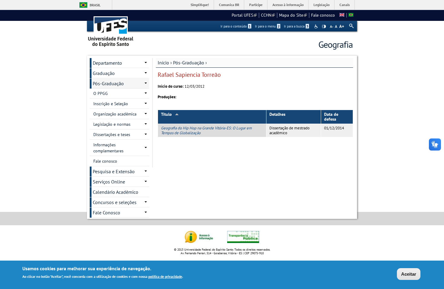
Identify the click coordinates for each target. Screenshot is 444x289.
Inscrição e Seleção (110, 103)
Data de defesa (331, 117)
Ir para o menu (267, 26)
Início (163, 63)
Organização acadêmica (115, 114)
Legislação (322, 4)
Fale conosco (323, 15)
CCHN (268, 15)
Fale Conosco (106, 212)
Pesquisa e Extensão (114, 171)
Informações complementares (108, 148)
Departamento (107, 63)
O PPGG (100, 93)
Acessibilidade (316, 26)
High (324, 26)
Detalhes (277, 114)
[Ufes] (111, 29)
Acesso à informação (288, 4)
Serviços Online (109, 182)
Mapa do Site (293, 15)
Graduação (104, 73)
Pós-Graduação (188, 63)
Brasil (95, 5)
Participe (255, 4)
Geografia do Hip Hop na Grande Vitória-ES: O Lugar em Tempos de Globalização (206, 130)
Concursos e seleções (115, 202)
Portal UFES (244, 15)
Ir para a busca (296, 26)
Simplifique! (200, 4)
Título (166, 114)
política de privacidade (165, 276)
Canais (344, 4)
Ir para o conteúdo (235, 26)
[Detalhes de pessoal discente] (341, 15)
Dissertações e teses (111, 134)
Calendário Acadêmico (115, 192)
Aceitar (408, 274)
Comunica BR (229, 4)
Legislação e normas (111, 124)
